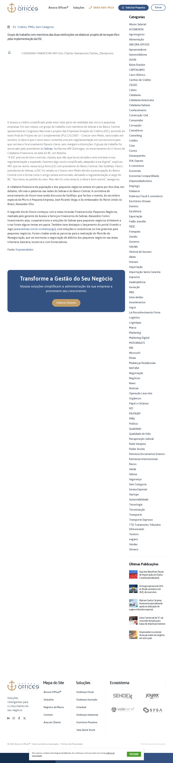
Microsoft (134, 352)
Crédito (22, 26)
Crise (132, 145)
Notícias (134, 388)
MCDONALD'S (137, 342)
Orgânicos (135, 398)
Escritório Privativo (87, 722)
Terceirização (137, 509)
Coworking (135, 135)
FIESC (132, 226)
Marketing (135, 332)
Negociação (136, 373)
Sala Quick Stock (86, 730)
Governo (134, 241)
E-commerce (136, 165)
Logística (134, 317)
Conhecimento (137, 110)
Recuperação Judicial (141, 438)
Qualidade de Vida (139, 433)
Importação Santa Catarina (144, 271)
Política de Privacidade (72, 744)
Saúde (132, 469)
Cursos (133, 150)
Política (133, 423)
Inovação (134, 287)
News (132, 383)
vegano (133, 539)
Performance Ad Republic (153, 744)
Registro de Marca (54, 707)
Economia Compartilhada (144, 175)
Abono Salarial (137, 24)
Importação (136, 266)
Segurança (135, 479)
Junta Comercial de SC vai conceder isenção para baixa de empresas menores (152, 620)
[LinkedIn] (8, 718)
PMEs (31, 26)
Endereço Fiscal (85, 692)
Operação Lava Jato (140, 393)
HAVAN (133, 246)
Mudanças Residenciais (142, 362)
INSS (131, 292)
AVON (132, 59)
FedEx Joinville (137, 221)
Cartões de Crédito (140, 79)
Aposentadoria (137, 49)
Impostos (134, 277)
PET (131, 408)
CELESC (133, 84)
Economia (135, 170)
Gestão (133, 236)
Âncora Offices (58, 7)
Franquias (134, 231)
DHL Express (136, 160)
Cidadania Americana (141, 100)
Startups (134, 494)
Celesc (133, 89)
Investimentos (137, 302)
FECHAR (134, 754)
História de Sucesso (140, 251)
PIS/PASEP (134, 413)
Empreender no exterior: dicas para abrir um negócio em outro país (152, 635)
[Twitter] (24, 718)
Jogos (132, 307)
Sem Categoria (45, 26)
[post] (133, 574)
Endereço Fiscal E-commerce (146, 196)
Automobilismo (138, 54)
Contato (48, 714)
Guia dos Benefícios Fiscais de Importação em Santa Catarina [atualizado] (151, 574)
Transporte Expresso (141, 519)
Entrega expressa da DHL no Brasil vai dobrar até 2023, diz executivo (151, 589)
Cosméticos (136, 130)
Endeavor (134, 191)
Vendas (133, 544)
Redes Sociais (137, 448)
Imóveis (133, 261)
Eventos (133, 206)
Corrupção (135, 125)
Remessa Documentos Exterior (147, 453)
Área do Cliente (52, 722)
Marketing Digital (139, 337)
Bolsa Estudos (137, 64)
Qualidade (135, 428)
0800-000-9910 (103, 7)
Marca (132, 327)
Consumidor (136, 120)
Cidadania (135, 95)
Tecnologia (135, 504)
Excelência (135, 211)
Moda (132, 357)
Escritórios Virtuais (140, 201)
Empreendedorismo (140, 180)
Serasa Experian (138, 489)
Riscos (133, 464)
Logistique (135, 322)
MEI (131, 347)
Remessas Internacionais (143, 459)
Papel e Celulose (139, 403)
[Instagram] (13, 718)
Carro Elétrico (137, 74)
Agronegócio (137, 34)
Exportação (135, 216)
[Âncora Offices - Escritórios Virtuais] (22, 7)
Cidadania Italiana (139, 105)
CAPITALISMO (137, 69)
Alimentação (136, 39)
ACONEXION (136, 29)
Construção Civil (138, 115)
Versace (133, 549)
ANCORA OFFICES (139, 44)
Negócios (134, 378)
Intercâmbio (136, 297)
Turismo (134, 534)
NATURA (134, 368)
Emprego (134, 186)
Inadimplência (137, 282)
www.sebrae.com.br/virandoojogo (35, 229)
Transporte (135, 514)
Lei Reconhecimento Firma (144, 312)
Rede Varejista (137, 443)
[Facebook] (19, 718)
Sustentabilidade (139, 499)
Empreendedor (25, 249)
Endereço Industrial (87, 714)
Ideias (132, 256)
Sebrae (48, 148)
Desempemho (137, 155)
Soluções (78, 7)
